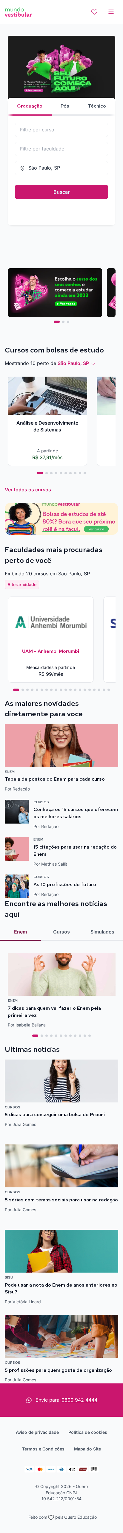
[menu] (111, 12)
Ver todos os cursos (28, 490)
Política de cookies (87, 1432)
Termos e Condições (43, 1448)
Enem (20, 932)
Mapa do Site (87, 1448)
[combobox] (61, 130)
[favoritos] (94, 12)
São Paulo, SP (73, 363)
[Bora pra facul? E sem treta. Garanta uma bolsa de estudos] (61, 83)
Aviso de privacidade (37, 1432)
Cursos (61, 932)
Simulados (102, 932)
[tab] (57, 322)
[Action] (61, 519)
